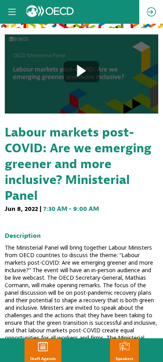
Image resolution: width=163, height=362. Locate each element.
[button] (12, 12)
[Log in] (151, 12)
